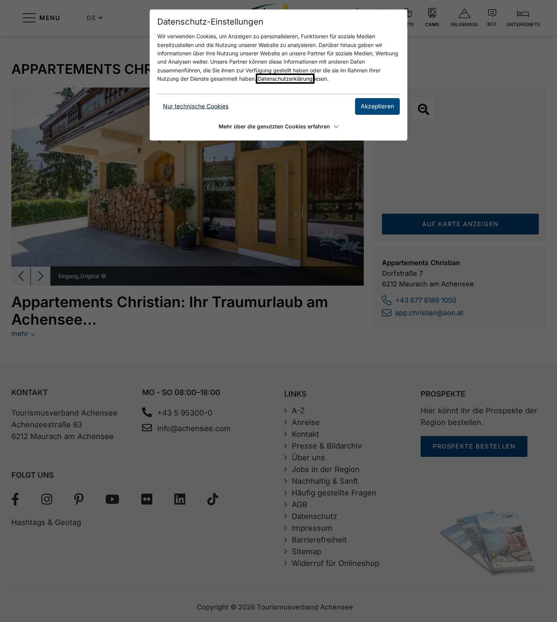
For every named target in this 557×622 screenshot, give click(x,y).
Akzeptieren (377, 106)
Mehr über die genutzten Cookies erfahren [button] (274, 126)
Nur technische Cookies (195, 106)
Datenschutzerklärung (285, 78)
